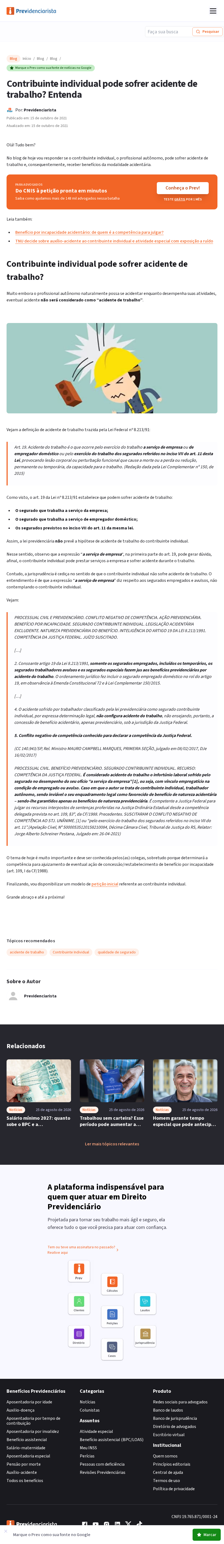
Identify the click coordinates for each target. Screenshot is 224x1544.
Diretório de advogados (174, 1426)
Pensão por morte (24, 1464)
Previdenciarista (40, 110)
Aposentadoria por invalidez (33, 1431)
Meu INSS (88, 1447)
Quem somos (165, 1456)
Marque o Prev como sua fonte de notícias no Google (53, 68)
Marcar (210, 1535)
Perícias (87, 1456)
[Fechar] (5, 1531)
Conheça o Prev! (183, 188)
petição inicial (105, 884)
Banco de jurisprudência (175, 1418)
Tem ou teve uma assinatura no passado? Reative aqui (81, 1249)
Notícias (87, 1402)
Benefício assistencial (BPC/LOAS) (111, 1439)
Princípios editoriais (171, 1464)
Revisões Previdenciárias (102, 1472)
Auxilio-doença (20, 1410)
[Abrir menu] (213, 11)
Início (27, 58)
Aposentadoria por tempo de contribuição (33, 1421)
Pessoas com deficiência (102, 1464)
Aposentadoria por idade (29, 1402)
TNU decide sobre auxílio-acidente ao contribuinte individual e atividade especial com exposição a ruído (114, 241)
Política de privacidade (174, 1488)
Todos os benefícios (25, 1480)
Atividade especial (96, 1431)
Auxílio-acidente (22, 1472)
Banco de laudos (168, 1410)
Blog (40, 58)
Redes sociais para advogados (180, 1402)
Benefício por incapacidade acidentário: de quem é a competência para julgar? (89, 232)
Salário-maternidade (26, 1447)
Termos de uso (166, 1480)
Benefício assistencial (27, 1439)
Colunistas (90, 1410)
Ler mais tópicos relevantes (112, 1144)
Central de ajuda (168, 1472)
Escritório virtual (169, 1434)
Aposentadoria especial (28, 1456)
